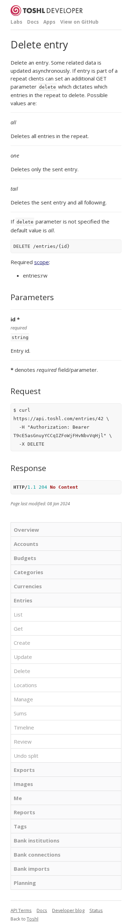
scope (41, 262)
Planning (25, 882)
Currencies (28, 586)
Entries (23, 600)
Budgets (25, 557)
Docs (33, 22)
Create (22, 642)
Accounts (26, 543)
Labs (16, 22)
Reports (24, 812)
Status (96, 910)
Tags (20, 826)
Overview (26, 529)
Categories (28, 572)
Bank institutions (36, 840)
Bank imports (32, 868)
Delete (22, 670)
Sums (20, 713)
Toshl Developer (47, 10)
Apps (49, 22)
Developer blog (68, 910)
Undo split (26, 755)
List (18, 614)
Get (18, 628)
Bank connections (37, 854)
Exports (24, 769)
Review (23, 741)
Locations (25, 685)
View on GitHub (79, 22)
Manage (23, 699)
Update (23, 656)
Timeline (24, 727)
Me (18, 798)
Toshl (32, 919)
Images (23, 783)
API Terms (21, 910)
